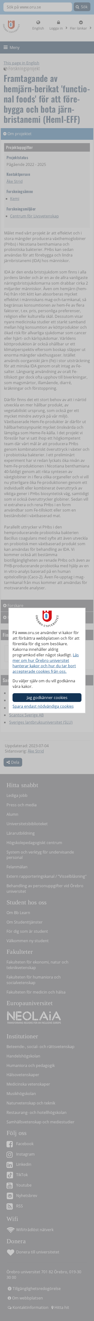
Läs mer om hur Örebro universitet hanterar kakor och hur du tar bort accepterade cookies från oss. (46, 663)
